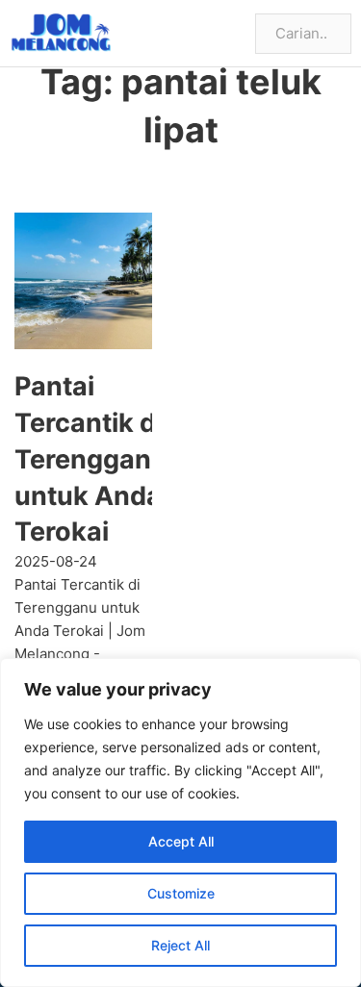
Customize (181, 893)
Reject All (180, 945)
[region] (180, 822)
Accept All (181, 841)
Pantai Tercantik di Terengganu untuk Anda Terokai (91, 458)
